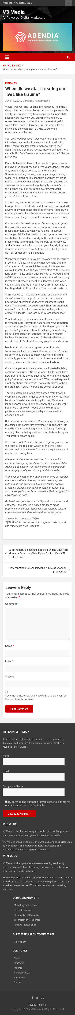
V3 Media (14, 12)
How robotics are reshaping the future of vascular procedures (37, 569)
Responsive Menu (68, 3)
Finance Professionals (25, 924)
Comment (12, 603)
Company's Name (13, 786)
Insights (11, 83)
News (17, 958)
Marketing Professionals (26, 905)
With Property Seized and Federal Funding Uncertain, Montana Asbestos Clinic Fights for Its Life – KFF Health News (38, 553)
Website (9, 676)
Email (9, 661)
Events (17, 982)
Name (9, 645)
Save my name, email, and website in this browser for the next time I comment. (35, 697)
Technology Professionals (27, 920)
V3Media (28, 100)
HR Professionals (23, 910)
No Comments (43, 100)
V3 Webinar (20, 942)
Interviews (19, 963)
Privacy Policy (36, 1004)
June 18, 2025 (13, 100)
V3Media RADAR (22, 972)
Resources (19, 977)
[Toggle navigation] (7, 57)
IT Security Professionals (27, 915)
